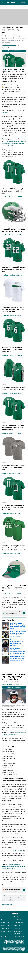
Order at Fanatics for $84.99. (12, 393)
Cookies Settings (19, 936)
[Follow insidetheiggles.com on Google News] (24, 613)
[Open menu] (2, 2)
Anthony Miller (7, 684)
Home (3, 904)
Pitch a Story (5, 925)
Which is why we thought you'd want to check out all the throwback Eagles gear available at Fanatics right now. (14, 143)
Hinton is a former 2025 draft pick (12, 851)
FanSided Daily (18, 922)
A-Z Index (4, 936)
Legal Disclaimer (6, 931)
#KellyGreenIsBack (15, 87)
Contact (3, 920)
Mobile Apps (5, 922)
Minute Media (10, 940)
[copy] (11, 48)
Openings (17, 917)
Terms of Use (5, 928)
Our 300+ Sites (18, 920)
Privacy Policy (18, 925)
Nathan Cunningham (9, 45)
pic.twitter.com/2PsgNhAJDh (11, 89)
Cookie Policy (18, 928)
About (3, 917)
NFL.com (4, 112)
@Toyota (6, 87)
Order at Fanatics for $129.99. (12, 275)
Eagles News (9, 904)
